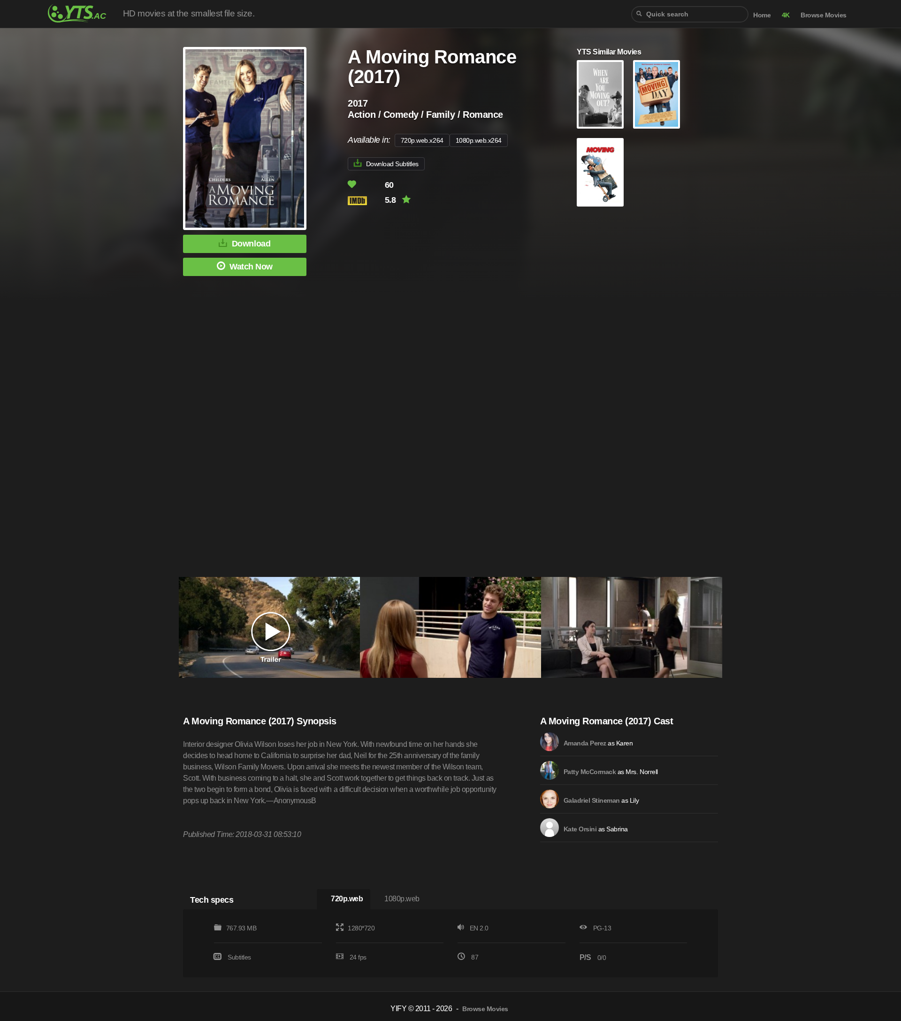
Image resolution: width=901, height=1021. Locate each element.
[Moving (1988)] (600, 172)
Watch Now (251, 266)
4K (786, 15)
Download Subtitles (392, 164)
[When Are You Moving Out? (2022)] (600, 94)
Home (762, 15)
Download (251, 243)
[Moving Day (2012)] (656, 94)
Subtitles (239, 957)
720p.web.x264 (422, 140)
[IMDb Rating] (365, 200)
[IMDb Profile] (549, 741)
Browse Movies (824, 15)
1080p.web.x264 (479, 140)
